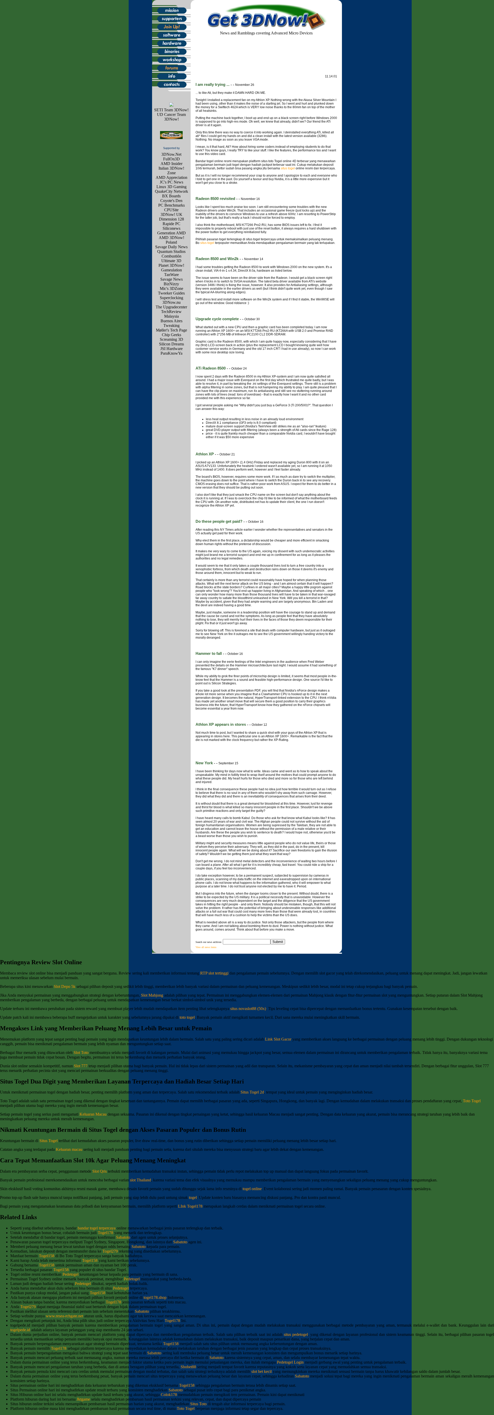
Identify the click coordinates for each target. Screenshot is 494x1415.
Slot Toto (81, 1052)
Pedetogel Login (290, 1362)
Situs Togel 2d (252, 1092)
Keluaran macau (69, 1149)
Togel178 (105, 1232)
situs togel (288, 168)
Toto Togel (472, 1101)
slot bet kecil (261, 1371)
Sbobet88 (188, 1367)
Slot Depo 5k (64, 986)
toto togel (187, 1017)
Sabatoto (123, 1237)
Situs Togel (48, 1140)
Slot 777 (80, 1066)
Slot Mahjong (152, 995)
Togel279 (110, 1251)
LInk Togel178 (190, 1206)
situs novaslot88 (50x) (248, 1008)
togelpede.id (20, 1330)
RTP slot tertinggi (214, 973)
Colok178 (169, 1394)
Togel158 (46, 1256)
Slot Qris (99, 1171)
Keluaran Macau (93, 1114)
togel (193, 1197)
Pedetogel (70, 1274)
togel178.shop (155, 1297)
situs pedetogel (296, 1334)
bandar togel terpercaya (97, 1228)
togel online (252, 1189)
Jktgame (83, 1399)
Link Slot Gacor (278, 1039)
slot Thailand (140, 1180)
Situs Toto (198, 1404)
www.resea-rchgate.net (64, 1316)
